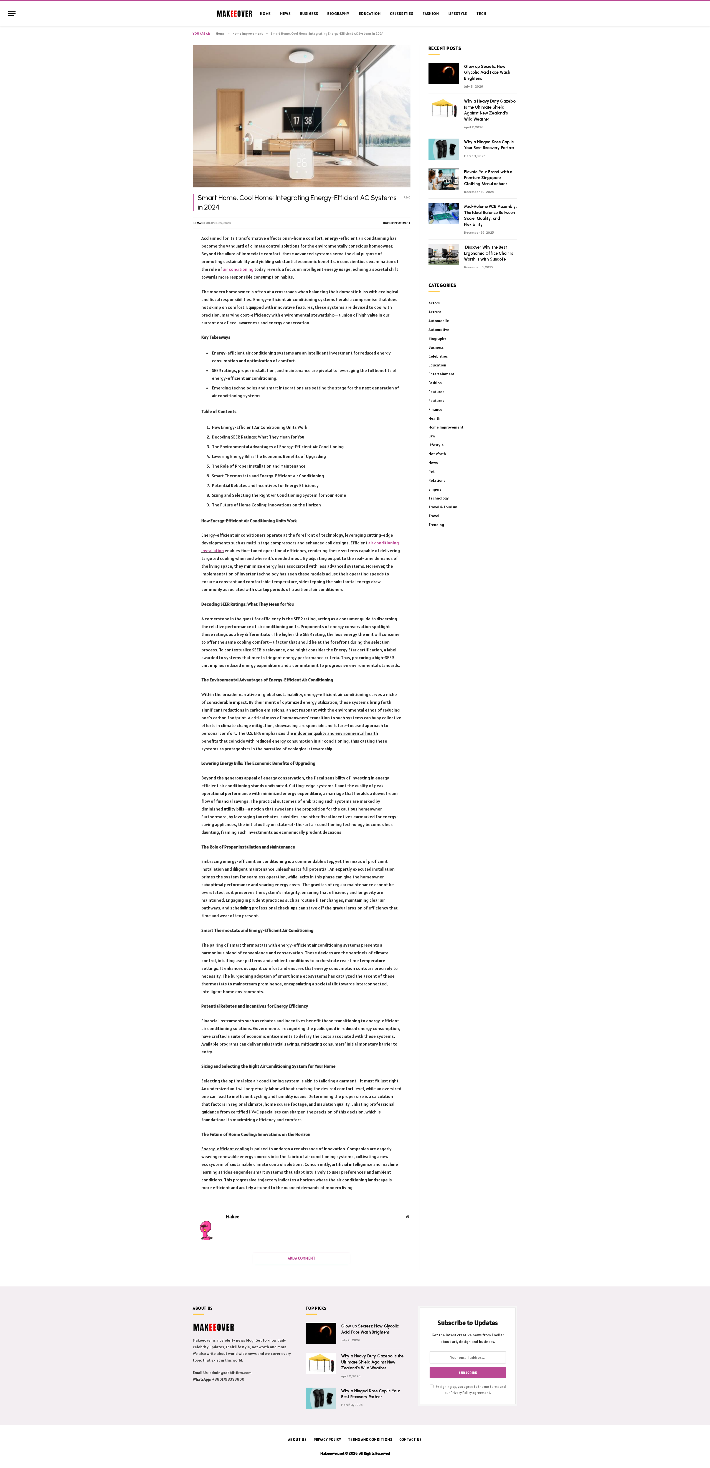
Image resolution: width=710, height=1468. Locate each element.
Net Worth (437, 453)
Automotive (438, 329)
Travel (433, 515)
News (285, 13)
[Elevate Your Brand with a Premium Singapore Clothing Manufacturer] (443, 179)
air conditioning (238, 269)
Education (370, 13)
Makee (201, 223)
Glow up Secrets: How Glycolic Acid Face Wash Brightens (487, 72)
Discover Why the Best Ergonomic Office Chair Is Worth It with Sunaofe (488, 253)
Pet (431, 471)
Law (431, 436)
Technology (438, 498)
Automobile (438, 320)
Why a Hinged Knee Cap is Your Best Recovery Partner (489, 144)
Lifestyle (457, 13)
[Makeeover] (234, 13)
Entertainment (441, 373)
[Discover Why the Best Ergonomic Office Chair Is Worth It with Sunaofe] (443, 254)
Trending (436, 524)
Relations (436, 480)
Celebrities (401, 13)
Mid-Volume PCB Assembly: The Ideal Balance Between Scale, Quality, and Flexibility (490, 215)
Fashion (431, 13)
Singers (434, 489)
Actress (434, 311)
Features (436, 400)
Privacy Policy (461, 1392)
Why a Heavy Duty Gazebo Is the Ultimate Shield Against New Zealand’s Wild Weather (490, 110)
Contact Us (410, 1439)
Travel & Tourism (442, 506)
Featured (436, 391)
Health (434, 418)
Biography (338, 13)
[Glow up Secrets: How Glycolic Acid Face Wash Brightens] (443, 73)
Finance (435, 409)
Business (309, 13)
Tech (481, 13)
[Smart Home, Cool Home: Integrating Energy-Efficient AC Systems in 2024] (301, 116)
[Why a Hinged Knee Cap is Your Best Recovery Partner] (443, 149)
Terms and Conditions (370, 1439)
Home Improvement (396, 223)
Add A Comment (301, 1258)
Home (265, 13)
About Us (297, 1439)
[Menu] (12, 13)
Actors (434, 302)
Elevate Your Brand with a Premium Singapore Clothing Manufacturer (488, 177)
